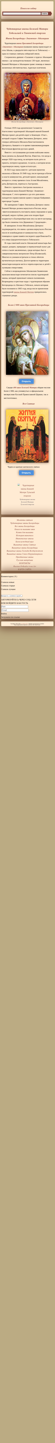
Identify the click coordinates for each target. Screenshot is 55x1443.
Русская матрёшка (24, 560)
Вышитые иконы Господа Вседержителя (25, 550)
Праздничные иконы (24, 557)
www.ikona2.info (24, 623)
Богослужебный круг (25, 541)
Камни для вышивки (24, 532)
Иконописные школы (25, 538)
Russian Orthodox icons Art (24, 566)
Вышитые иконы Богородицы (25, 547)
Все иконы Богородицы (25, 526)
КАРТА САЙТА (24, 569)
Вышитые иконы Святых (24, 544)
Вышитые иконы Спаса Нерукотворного (24, 553)
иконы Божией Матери (24, 292)
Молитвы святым (25, 520)
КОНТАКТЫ (24, 563)
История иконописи (24, 535)
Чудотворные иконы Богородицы (24, 523)
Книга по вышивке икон (25, 529)
